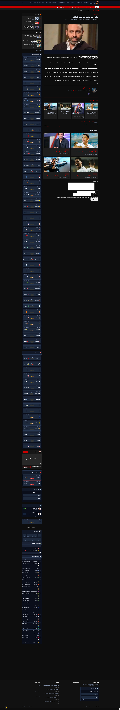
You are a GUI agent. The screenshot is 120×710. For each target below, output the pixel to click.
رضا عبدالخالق (86, 88)
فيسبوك (92, 121)
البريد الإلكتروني (95, 194)
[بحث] (25, 2)
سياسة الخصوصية (55, 2)
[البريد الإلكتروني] (89, 94)
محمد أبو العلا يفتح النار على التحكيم (62, 152)
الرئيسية (96, 11)
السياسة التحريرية (33, 2)
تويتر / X (89, 121)
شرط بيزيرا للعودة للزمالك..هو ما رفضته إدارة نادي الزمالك (86, 176)
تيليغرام (82, 121)
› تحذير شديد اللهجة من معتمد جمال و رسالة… (52, 697)
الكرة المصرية (75, 90)
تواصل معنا (39, 2)
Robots (31, 706)
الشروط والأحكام (37, 697)
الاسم (96, 192)
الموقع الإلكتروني (94, 195)
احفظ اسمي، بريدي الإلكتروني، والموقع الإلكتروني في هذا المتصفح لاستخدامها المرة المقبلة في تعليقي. (77, 197)
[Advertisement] (32, 667)
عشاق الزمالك (72, 2)
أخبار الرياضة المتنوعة (79, 2)
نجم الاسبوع (67, 2)
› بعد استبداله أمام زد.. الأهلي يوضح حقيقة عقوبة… (51, 685)
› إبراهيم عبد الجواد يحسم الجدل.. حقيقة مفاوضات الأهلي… (50, 701)
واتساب (85, 121)
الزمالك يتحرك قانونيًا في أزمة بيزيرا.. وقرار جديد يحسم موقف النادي (85, 152)
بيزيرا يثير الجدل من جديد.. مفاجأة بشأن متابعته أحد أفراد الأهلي (57, 176)
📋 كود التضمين (27, 467)
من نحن (50, 2)
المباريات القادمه (61, 2)
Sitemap (35, 706)
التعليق (96, 190)
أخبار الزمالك (86, 2)
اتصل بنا (46, 2)
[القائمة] (22, 2)
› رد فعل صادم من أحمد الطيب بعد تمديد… (52, 689)
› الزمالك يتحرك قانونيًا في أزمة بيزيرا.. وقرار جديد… (51, 693)
